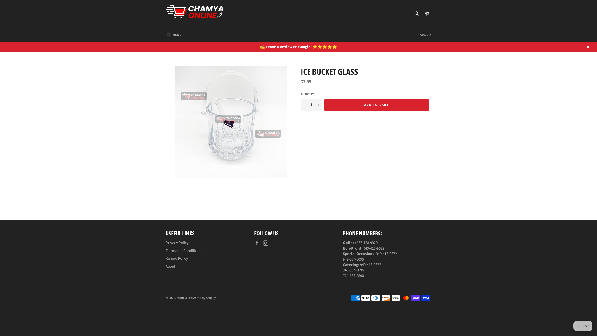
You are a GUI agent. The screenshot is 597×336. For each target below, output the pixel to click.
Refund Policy (177, 258)
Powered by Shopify (202, 298)
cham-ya (182, 298)
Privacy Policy (177, 243)
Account (425, 34)
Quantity (307, 94)
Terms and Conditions (183, 251)
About (170, 266)
